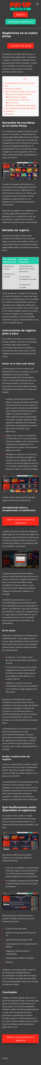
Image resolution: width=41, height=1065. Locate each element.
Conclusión (8, 114)
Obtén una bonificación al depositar (20, 1039)
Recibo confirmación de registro (21, 105)
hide (25, 79)
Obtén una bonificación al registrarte (20, 521)
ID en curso (12, 103)
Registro (20, 14)
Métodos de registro (12, 89)
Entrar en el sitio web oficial (18, 94)
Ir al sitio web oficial (20, 46)
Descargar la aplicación (20, 21)
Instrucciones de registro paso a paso (19, 92)
